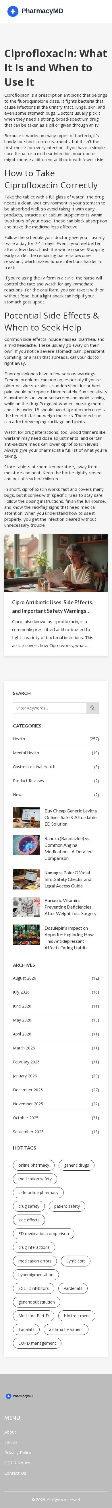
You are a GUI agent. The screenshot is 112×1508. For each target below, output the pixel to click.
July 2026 (56, 992)
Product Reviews (56, 780)
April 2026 (56, 1034)
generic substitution (36, 1302)
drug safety (28, 1206)
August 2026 (56, 978)
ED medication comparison (43, 1233)
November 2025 (56, 1103)
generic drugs (76, 1165)
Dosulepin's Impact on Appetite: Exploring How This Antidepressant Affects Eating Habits (69, 937)
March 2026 (56, 1048)
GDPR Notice (17, 1463)
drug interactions (34, 1247)
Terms (11, 1442)
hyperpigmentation (35, 1274)
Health (56, 738)
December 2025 (56, 1090)
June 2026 (56, 1006)
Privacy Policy (17, 1452)
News (56, 794)
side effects (29, 1220)
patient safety (67, 1206)
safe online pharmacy (38, 1192)
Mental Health (56, 752)
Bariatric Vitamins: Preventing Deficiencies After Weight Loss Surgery (70, 906)
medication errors (34, 1261)
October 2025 (56, 1117)
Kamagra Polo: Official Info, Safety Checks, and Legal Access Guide (68, 879)
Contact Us (15, 1473)
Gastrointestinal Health (56, 766)
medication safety (35, 1178)
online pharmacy (33, 1165)
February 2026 (56, 1062)
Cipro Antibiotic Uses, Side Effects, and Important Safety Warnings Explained (52, 607)
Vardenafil (73, 1288)
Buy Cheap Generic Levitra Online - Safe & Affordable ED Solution (71, 817)
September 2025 (56, 1131)
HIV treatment (77, 1315)
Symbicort (75, 1261)
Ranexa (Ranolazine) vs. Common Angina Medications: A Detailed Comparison (68, 848)
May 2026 (56, 1020)
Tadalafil (26, 1329)
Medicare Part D (33, 1315)
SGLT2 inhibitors (33, 1288)
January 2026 (56, 1076)
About (10, 1432)
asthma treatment (66, 1329)
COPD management (37, 1343)
